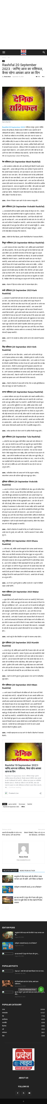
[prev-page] (3, 908)
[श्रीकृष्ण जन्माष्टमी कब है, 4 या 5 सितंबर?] (7, 889)
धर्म (8, 57)
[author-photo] (23, 854)
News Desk (7, 76)
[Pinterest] (14, 81)
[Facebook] (4, 81)
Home (4, 57)
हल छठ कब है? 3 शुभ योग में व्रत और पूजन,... (27, 954)
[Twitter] (9, 81)
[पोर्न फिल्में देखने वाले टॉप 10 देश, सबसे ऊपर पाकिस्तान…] (7, 983)
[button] (3, 52)
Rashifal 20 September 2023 (13, 127)
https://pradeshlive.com (23, 860)
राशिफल (23, 806)
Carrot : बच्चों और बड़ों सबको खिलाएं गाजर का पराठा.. (29, 971)
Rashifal (29, 804)
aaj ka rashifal (12, 804)
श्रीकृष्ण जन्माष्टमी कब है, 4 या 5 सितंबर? (27, 887)
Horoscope (22, 804)
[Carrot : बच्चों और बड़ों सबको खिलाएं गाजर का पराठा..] (7, 973)
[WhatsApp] (19, 81)
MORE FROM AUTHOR (27, 871)
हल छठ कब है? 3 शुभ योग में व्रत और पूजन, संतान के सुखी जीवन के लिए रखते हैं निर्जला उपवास (28, 900)
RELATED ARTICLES (10, 871)
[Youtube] (29, 1093)
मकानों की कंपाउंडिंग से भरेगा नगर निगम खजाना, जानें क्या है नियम (12, 834)
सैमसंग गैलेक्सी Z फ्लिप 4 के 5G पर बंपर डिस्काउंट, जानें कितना (34, 834)
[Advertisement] (23, 24)
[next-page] (7, 908)
